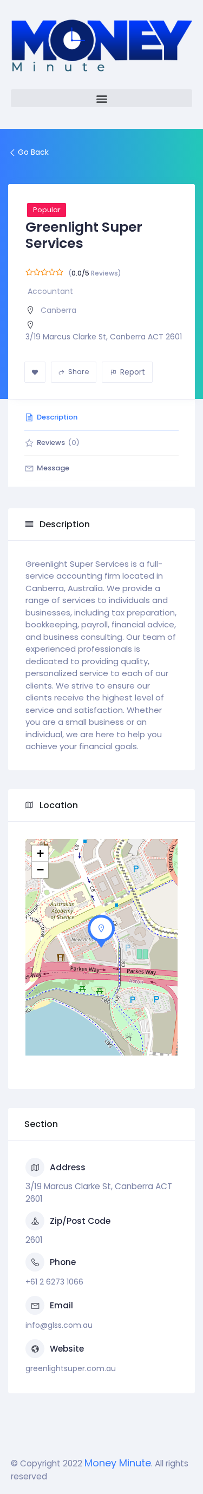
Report (132, 371)
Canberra (58, 310)
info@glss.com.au (59, 1325)
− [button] (40, 869)
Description (57, 417)
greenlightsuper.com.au (70, 1368)
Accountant (50, 291)
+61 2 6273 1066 (54, 1281)
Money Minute (117, 1463)
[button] (101, 98)
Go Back (33, 152)
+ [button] (40, 853)
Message (53, 468)
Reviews (58, 442)
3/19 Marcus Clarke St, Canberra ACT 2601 (103, 336)
